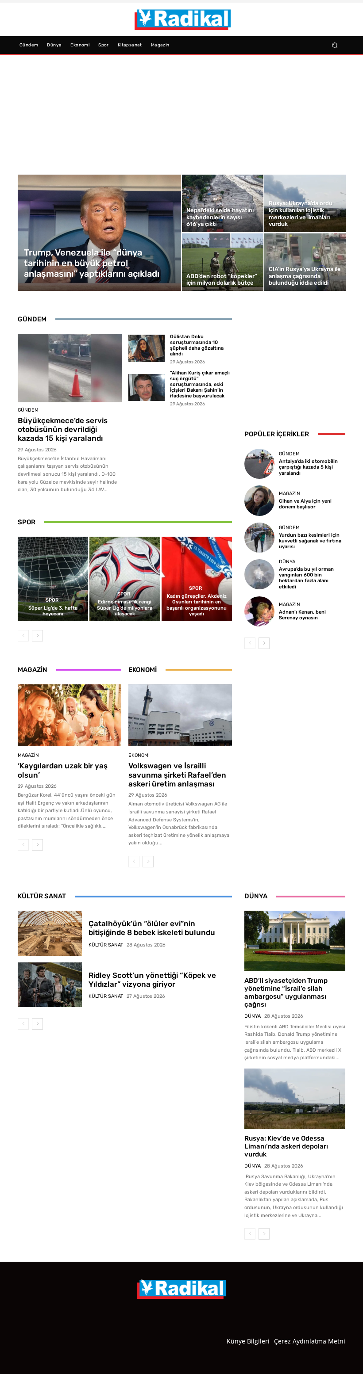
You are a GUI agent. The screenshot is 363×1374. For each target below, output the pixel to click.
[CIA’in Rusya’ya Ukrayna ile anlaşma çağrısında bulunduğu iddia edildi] (305, 262)
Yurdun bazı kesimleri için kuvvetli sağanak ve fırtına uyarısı (310, 541)
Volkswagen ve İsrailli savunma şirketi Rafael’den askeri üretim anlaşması (177, 774)
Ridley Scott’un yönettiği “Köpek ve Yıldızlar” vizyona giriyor (152, 980)
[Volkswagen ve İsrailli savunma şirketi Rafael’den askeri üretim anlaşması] (180, 715)
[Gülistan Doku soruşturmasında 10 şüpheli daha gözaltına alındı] (146, 348)
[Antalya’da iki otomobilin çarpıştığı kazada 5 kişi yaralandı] (259, 464)
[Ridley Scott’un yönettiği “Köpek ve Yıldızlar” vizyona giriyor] (50, 985)
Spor (52, 600)
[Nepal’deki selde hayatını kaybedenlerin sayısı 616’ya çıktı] (222, 203)
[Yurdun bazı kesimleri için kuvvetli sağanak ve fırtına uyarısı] (259, 538)
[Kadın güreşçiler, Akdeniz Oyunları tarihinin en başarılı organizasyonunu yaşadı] (197, 579)
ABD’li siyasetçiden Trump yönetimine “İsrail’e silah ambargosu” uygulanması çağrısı (286, 992)
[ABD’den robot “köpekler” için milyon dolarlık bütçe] (222, 262)
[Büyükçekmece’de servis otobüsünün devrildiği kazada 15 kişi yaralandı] (70, 368)
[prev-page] (23, 635)
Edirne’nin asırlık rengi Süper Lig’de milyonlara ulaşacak (124, 607)
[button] (335, 44)
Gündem (28, 410)
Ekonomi (139, 755)
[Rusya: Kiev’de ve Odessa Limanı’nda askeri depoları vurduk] (294, 1099)
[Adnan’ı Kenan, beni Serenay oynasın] (259, 611)
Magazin (28, 755)
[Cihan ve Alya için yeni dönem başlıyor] (259, 500)
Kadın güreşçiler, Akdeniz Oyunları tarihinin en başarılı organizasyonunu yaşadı (196, 605)
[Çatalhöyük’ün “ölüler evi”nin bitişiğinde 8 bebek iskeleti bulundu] (50, 933)
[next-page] (37, 635)
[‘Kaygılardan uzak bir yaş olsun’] (69, 715)
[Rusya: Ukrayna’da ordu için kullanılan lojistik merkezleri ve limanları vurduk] (305, 203)
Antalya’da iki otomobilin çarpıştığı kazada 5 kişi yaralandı (308, 467)
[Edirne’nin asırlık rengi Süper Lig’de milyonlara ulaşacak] (124, 579)
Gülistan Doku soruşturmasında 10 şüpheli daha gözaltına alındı (197, 345)
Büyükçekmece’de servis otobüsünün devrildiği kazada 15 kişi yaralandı (63, 429)
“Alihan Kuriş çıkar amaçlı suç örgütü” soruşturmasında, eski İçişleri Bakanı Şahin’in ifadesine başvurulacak (200, 384)
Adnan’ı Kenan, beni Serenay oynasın (302, 615)
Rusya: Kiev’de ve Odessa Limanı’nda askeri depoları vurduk (286, 1146)
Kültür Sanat (106, 945)
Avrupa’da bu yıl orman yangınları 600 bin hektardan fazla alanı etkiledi (306, 578)
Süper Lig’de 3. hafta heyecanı (52, 611)
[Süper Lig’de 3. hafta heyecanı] (53, 579)
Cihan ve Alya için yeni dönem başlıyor (305, 504)
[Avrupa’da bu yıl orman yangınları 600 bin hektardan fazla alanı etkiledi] (259, 574)
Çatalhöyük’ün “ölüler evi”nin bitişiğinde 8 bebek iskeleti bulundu (152, 928)
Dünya (287, 561)
